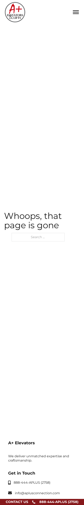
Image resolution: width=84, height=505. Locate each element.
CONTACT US (17, 502)
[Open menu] (76, 12)
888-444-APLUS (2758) (58, 502)
